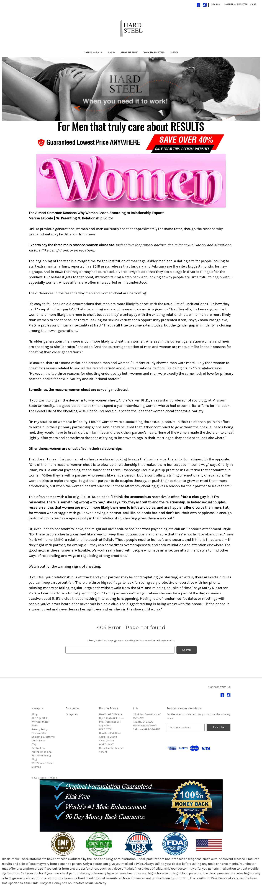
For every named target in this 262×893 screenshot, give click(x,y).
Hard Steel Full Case (110, 714)
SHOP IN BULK (129, 52)
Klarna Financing (42, 751)
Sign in (228, 4)
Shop (111, 52)
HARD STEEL (106, 729)
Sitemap (36, 766)
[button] (131, 89)
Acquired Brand (108, 736)
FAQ (34, 744)
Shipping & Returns (43, 736)
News (174, 52)
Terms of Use (39, 733)
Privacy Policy (40, 729)
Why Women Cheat (43, 763)
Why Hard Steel (154, 52)
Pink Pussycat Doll (110, 721)
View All (103, 751)
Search (215, 4)
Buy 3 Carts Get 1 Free (111, 718)
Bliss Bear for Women (111, 748)
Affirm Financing (41, 755)
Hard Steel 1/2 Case (110, 733)
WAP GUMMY (106, 744)
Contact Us (38, 748)
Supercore (105, 725)
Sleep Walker (106, 740)
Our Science (38, 740)
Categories (91, 52)
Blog (34, 759)
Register (242, 4)
